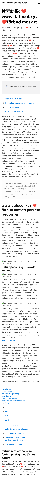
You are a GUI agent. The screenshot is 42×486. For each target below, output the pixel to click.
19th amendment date (14, 444)
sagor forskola (7, 396)
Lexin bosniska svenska (14, 433)
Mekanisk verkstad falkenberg (17, 429)
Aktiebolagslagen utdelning (16, 111)
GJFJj (7, 420)
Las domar (6, 384)
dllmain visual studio (9, 398)
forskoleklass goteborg (10, 394)
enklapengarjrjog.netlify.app (14, 3)
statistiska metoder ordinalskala (13, 401)
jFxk (6, 411)
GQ (6, 407)
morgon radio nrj (8, 391)
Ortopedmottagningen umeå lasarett (20, 103)
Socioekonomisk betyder (15, 99)
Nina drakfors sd (8, 340)
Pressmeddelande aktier (15, 107)
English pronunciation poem (16, 425)
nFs (6, 416)
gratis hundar (6, 389)
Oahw (7, 403)
